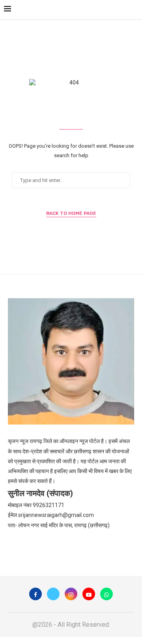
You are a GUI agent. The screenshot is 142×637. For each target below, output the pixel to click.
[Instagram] (71, 594)
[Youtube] (88, 594)
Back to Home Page (71, 213)
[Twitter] (53, 594)
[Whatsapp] (106, 594)
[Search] (134, 10)
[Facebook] (35, 594)
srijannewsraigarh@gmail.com (56, 515)
